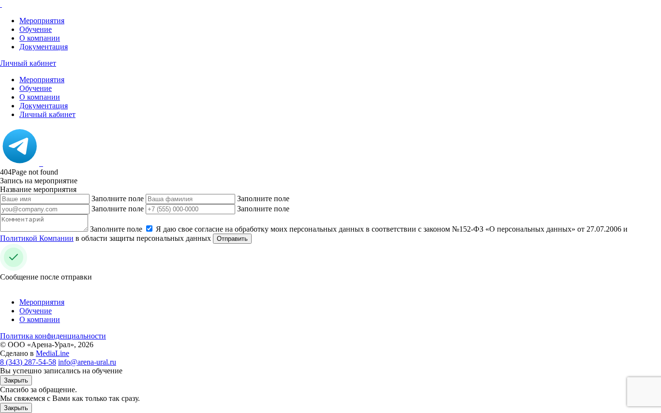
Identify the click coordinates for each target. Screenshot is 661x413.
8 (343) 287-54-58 (28, 362)
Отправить (232, 238)
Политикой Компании (37, 238)
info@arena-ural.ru (87, 362)
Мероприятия (41, 20)
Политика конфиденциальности (53, 336)
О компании (39, 38)
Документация (43, 47)
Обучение (35, 29)
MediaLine (52, 353)
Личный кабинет (28, 63)
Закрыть (16, 380)
